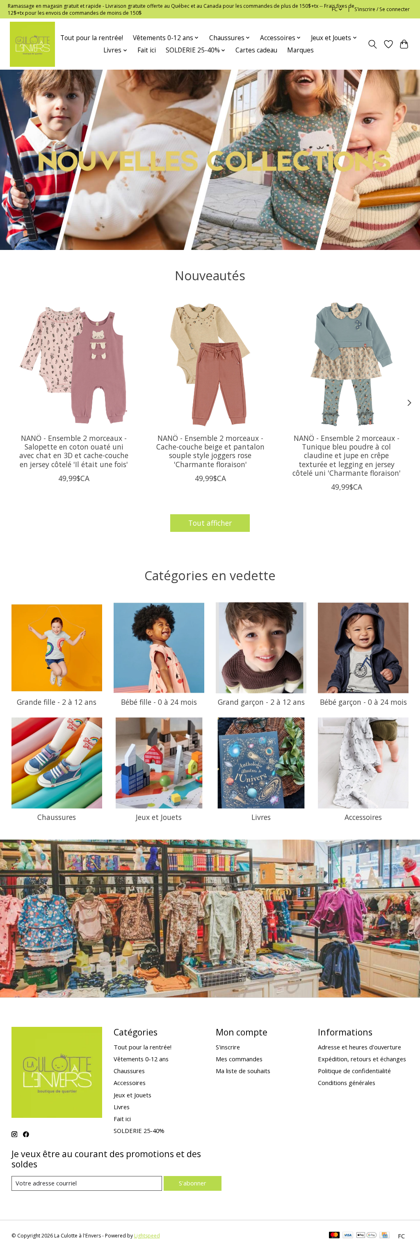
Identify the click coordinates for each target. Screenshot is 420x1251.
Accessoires (363, 817)
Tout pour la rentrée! (91, 38)
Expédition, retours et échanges (362, 1059)
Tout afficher (210, 523)
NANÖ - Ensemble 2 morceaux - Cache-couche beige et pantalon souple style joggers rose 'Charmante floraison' (210, 451)
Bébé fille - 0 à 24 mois (159, 702)
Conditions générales (346, 1082)
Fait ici (146, 50)
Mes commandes (239, 1059)
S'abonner (192, 1183)
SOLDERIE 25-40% (139, 1130)
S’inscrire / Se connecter (382, 9)
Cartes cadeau (256, 50)
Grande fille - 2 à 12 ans (56, 702)
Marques (300, 50)
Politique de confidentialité (354, 1071)
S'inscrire (228, 1047)
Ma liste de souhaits (243, 1071)
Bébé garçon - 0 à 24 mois (363, 702)
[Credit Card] (384, 1236)
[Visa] (347, 1236)
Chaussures (56, 817)
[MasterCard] (334, 1236)
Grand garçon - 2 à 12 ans (261, 702)
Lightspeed (147, 1235)
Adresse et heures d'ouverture (359, 1047)
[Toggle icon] (372, 44)
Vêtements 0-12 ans (141, 1059)
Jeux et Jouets (159, 817)
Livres (261, 817)
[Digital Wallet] (366, 1236)
